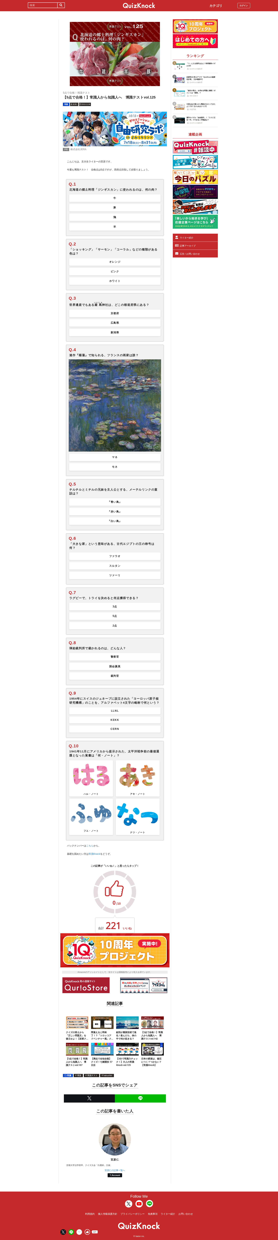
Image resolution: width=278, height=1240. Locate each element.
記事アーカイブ (188, 245)
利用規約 (90, 1213)
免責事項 (153, 1213)
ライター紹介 (186, 237)
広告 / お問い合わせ (190, 254)
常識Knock (94, 853)
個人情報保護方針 (107, 1213)
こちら (89, 845)
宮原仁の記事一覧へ (115, 1170)
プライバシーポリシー (132, 1213)
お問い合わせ (185, 1213)
